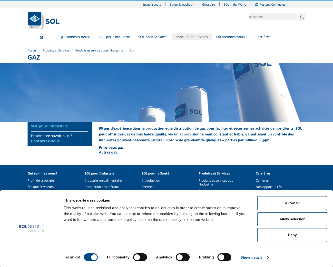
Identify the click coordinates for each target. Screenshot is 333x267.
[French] (44, 20)
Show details (251, 257)
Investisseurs (152, 4)
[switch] (140, 257)
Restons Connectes (272, 4)
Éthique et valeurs (41, 187)
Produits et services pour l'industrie (99, 50)
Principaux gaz (111, 147)
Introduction (151, 180)
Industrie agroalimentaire (103, 180)
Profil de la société (41, 180)
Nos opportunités (269, 187)
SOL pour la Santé (152, 36)
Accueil (41, 36)
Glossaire (208, 4)
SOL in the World (235, 4)
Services (147, 187)
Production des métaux (102, 187)
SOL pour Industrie (114, 36)
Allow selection (292, 219)
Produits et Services (192, 36)
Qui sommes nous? (74, 36)
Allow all (292, 203)
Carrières (263, 36)
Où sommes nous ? (231, 36)
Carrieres (262, 180)
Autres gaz (108, 152)
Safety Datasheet (181, 4)
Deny (292, 235)
